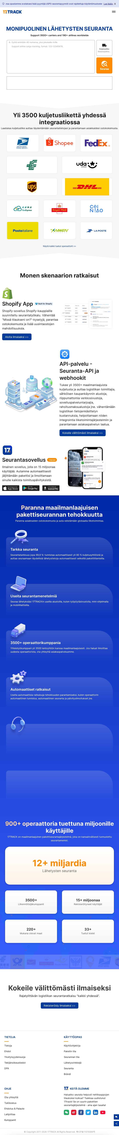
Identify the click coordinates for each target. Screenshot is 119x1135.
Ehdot (7, 1051)
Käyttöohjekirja (72, 1045)
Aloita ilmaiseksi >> (17, 336)
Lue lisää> (108, 3)
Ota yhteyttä (11, 1097)
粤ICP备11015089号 (85, 1131)
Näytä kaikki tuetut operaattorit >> (59, 246)
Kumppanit (10, 1120)
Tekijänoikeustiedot (15, 1062)
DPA (6, 1068)
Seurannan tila (71, 1057)
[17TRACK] (12, 11)
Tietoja (8, 1045)
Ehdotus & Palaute (14, 1108)
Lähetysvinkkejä (72, 1062)
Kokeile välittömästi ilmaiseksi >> (82, 432)
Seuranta (69, 1068)
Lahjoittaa (9, 1114)
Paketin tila (70, 1051)
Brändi (67, 1074)
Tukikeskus (10, 1102)
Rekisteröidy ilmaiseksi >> (59, 1005)
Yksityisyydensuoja (14, 1057)
